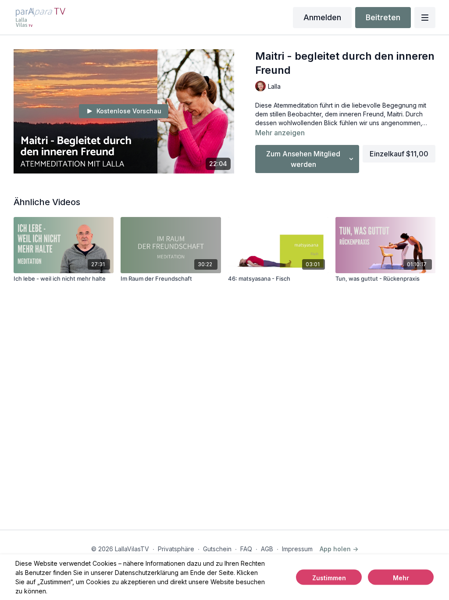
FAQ (246, 549)
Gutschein (217, 549)
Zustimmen (329, 578)
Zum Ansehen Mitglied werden (303, 159)
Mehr (401, 578)
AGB (267, 549)
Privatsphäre (176, 549)
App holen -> (339, 549)
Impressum (297, 549)
